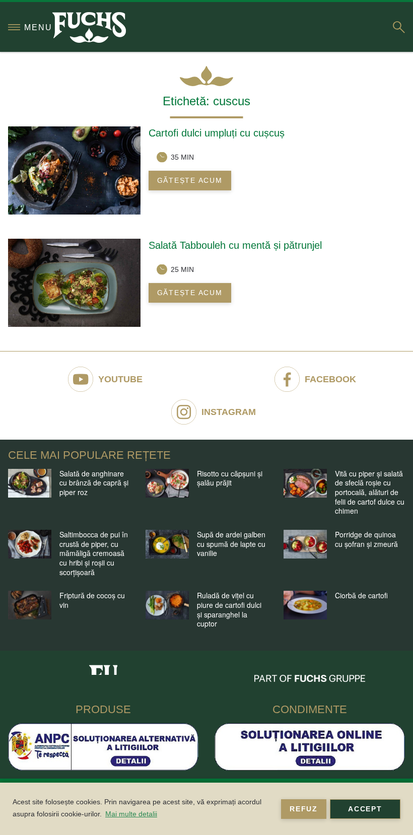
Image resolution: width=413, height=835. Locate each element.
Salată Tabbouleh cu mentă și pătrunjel (235, 245)
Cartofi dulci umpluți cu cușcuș (217, 132)
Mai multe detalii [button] (131, 814)
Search (399, 27)
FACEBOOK (330, 379)
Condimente (309, 709)
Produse (103, 709)
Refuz (304, 809)
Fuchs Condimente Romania (103, 667)
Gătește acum (190, 180)
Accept (365, 809)
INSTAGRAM (228, 412)
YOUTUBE (120, 379)
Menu (38, 27)
